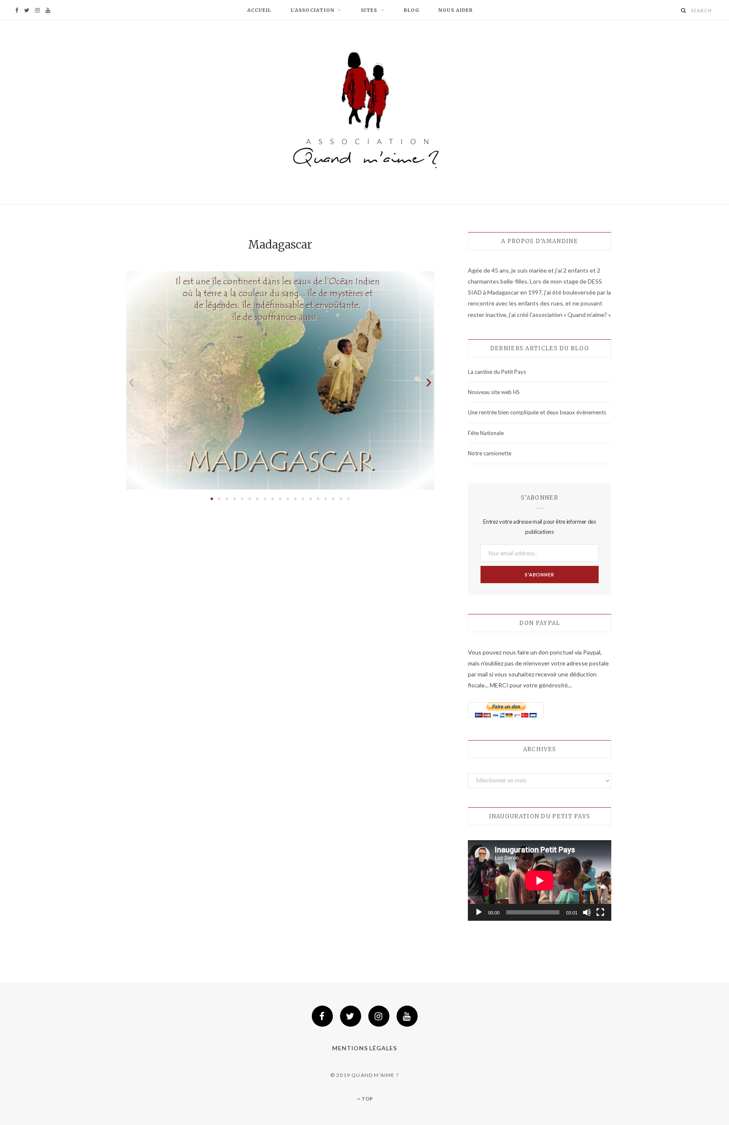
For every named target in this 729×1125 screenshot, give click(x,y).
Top (367, 1098)
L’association (313, 10)
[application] (539, 880)
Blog (411, 10)
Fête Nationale (486, 433)
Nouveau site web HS (494, 392)
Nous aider (455, 10)
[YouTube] (407, 1016)
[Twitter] (350, 1016)
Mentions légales (364, 1048)
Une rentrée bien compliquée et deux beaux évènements (537, 412)
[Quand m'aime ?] (365, 113)
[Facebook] (322, 1016)
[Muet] (587, 912)
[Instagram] (378, 1016)
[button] (212, 499)
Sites (369, 10)
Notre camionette (489, 453)
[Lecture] (479, 912)
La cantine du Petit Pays (497, 371)
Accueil (259, 10)
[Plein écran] (600, 912)
